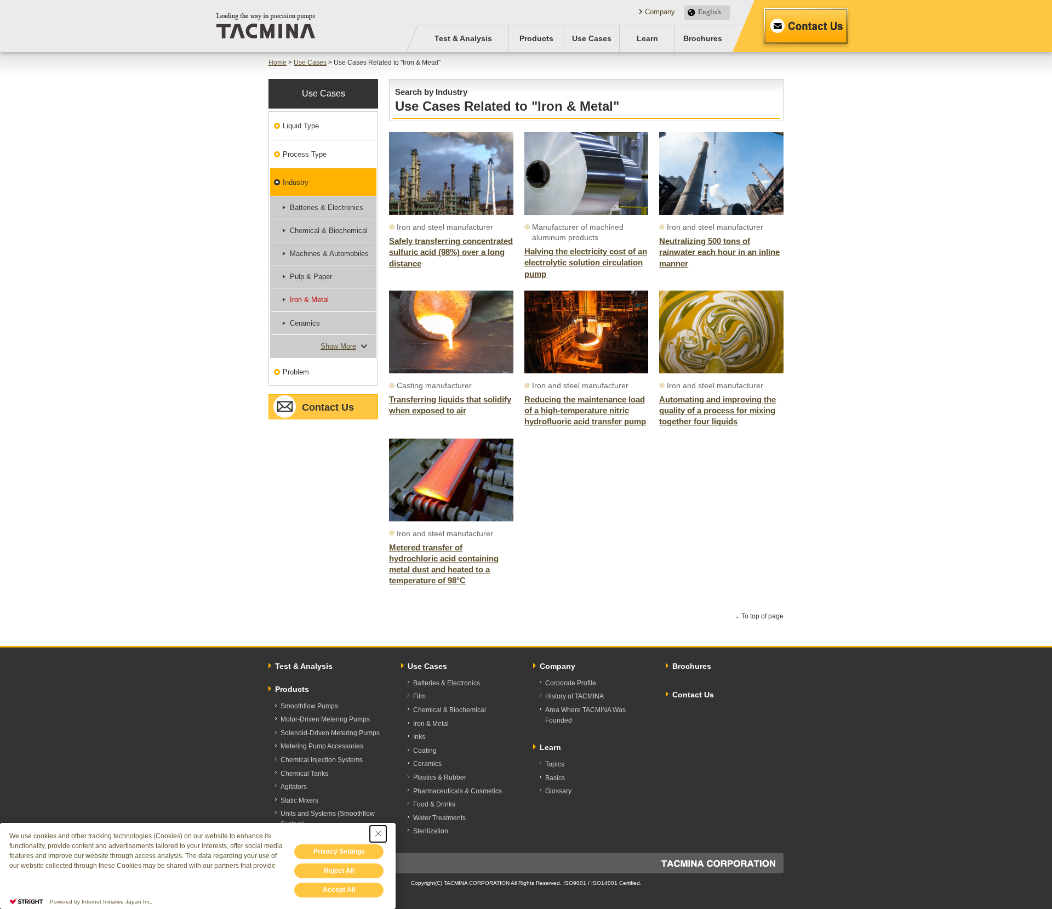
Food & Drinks (434, 804)
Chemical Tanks (304, 773)
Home (277, 62)
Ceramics (305, 323)
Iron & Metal (309, 300)
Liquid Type (301, 126)
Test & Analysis (463, 38)
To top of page (762, 616)
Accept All (339, 890)
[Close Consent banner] (378, 834)
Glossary (558, 791)
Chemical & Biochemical (329, 230)
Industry (295, 182)
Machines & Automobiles (329, 253)
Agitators (294, 787)
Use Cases (591, 38)
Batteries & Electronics (326, 207)
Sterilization (430, 831)
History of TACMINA (574, 696)
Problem (296, 372)
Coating (425, 750)
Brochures (702, 38)
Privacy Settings (339, 851)
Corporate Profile (570, 683)
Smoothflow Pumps (309, 706)
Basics (555, 778)
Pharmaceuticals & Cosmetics (457, 791)
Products (536, 38)
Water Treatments (439, 818)
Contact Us (806, 26)
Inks (419, 737)
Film (419, 696)
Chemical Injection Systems (322, 760)
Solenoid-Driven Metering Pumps (330, 733)
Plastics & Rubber (439, 777)
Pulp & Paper (311, 276)
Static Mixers (299, 800)
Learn (647, 38)
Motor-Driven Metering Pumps (325, 719)
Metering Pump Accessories (322, 746)
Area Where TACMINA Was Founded (585, 715)
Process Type (305, 154)
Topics (554, 764)
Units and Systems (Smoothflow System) (328, 819)
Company (660, 12)
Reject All (339, 870)
